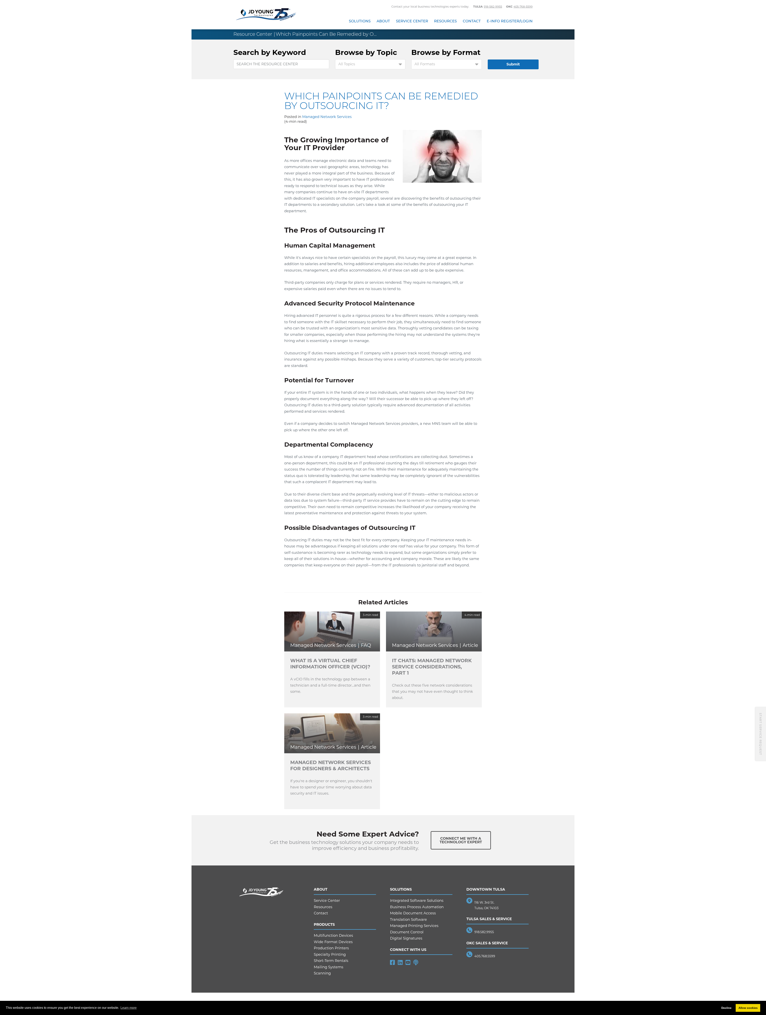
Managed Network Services (327, 117)
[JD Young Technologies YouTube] (408, 962)
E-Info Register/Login (510, 21)
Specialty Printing (330, 954)
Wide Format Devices (333, 942)
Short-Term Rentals (331, 961)
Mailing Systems (328, 967)
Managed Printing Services (414, 926)
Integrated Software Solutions (416, 900)
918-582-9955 (493, 6)
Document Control (406, 932)
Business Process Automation (417, 907)
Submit (513, 64)
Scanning (322, 973)
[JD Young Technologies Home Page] (266, 15)
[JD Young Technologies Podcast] (415, 962)
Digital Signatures (406, 938)
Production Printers (331, 948)
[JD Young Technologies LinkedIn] (400, 962)
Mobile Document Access (413, 913)
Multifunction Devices (333, 935)
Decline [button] (726, 1007)
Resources (445, 21)
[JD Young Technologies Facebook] (392, 962)
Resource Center (252, 34)
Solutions (360, 21)
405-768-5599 (523, 6)
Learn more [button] (128, 1007)
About (383, 21)
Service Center (412, 21)
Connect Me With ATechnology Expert (461, 840)
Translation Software (408, 919)
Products (324, 924)
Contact (472, 21)
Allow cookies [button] (748, 1007)
